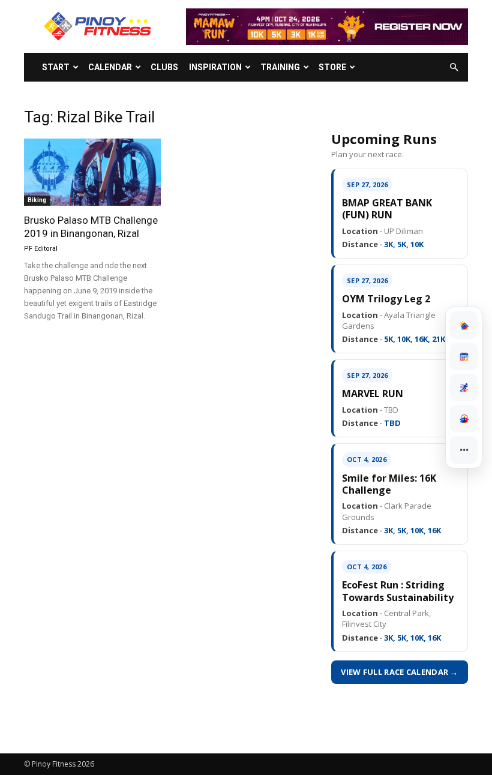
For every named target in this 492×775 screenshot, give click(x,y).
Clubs (164, 67)
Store (332, 67)
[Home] (464, 325)
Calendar (110, 67)
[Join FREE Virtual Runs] (464, 387)
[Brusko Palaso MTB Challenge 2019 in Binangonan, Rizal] (92, 172)
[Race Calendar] (464, 356)
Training (280, 67)
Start (56, 67)
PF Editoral (41, 249)
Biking (37, 200)
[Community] (464, 418)
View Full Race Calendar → (399, 671)
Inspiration (215, 67)
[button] (453, 67)
